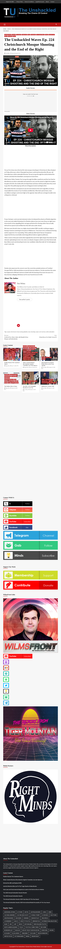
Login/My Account (40, 1)
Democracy (7, 350)
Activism (19, 912)
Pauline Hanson (7, 357)
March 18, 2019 (15, 53)
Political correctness (27, 352)
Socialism (7, 933)
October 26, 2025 (14, 388)
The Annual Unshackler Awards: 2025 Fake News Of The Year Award (21, 899)
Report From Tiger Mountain (30, 930)
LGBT (50, 357)
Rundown (13, 357)
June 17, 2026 (13, 365)
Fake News (18, 918)
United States (8, 936)
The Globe (33, 933)
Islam (29, 34)
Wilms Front (35, 936)
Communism (25, 347)
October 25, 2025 (33, 389)
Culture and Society (32, 347)
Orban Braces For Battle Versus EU (48, 336)
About (47, 1)
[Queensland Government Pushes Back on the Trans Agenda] (49, 354)
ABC (24, 381)
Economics (45, 915)
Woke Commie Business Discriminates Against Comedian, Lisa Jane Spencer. (30, 364)
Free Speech (18, 34)
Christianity (7, 374)
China (44, 912)
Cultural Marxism (9, 915)
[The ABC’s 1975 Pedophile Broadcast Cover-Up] (30, 378)
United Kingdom (42, 933)
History (6, 354)
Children (35, 381)
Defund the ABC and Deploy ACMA (12, 883)
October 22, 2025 (51, 388)
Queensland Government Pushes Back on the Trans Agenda (48, 364)
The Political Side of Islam (10, 386)
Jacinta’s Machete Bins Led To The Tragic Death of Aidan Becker (20, 886)
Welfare (31, 355)
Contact (52, 1)
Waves (14, 36)
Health (16, 921)
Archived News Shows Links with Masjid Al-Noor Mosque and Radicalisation (16, 337)
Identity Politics (11, 354)
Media (24, 382)
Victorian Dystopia (31, 354)
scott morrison (42, 331)
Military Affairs (11, 381)
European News (7, 376)
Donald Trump (35, 915)
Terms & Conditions (29, 1)
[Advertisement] (30, 158)
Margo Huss (8, 365)
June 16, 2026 (32, 367)
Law (10, 924)
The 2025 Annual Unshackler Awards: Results (15, 892)
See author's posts (24, 299)
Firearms (13, 34)
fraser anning (20, 331)
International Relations (9, 379)
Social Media (15, 933)
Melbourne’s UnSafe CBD (48, 386)
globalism (25, 331)
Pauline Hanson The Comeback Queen (13, 876)
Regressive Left (51, 34)
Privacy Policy (20, 1)
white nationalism (50, 331)
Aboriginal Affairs (9, 912)
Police (46, 34)
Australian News (8, 34)
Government (12, 352)
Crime (49, 912)
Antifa (43, 379)
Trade (6, 382)
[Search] (56, 24)
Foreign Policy (14, 376)
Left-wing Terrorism (27, 350)
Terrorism (10, 36)
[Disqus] (30, 414)
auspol (8, 331)
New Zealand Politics (40, 34)
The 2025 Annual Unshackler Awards (12, 896)
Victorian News (26, 355)
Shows (6, 36)
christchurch (13, 331)
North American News (10, 927)
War (9, 382)
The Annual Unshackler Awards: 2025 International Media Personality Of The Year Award (26, 902)
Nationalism (33, 34)
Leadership (13, 355)
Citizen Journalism (15, 349)
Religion (16, 381)
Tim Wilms (8, 53)
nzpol (37, 331)
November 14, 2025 (51, 367)
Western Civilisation (27, 357)
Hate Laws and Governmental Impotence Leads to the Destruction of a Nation (23, 889)
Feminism (16, 350)
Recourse (43, 927)
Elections (11, 350)
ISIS (15, 379)
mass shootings (31, 331)
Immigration (24, 34)
